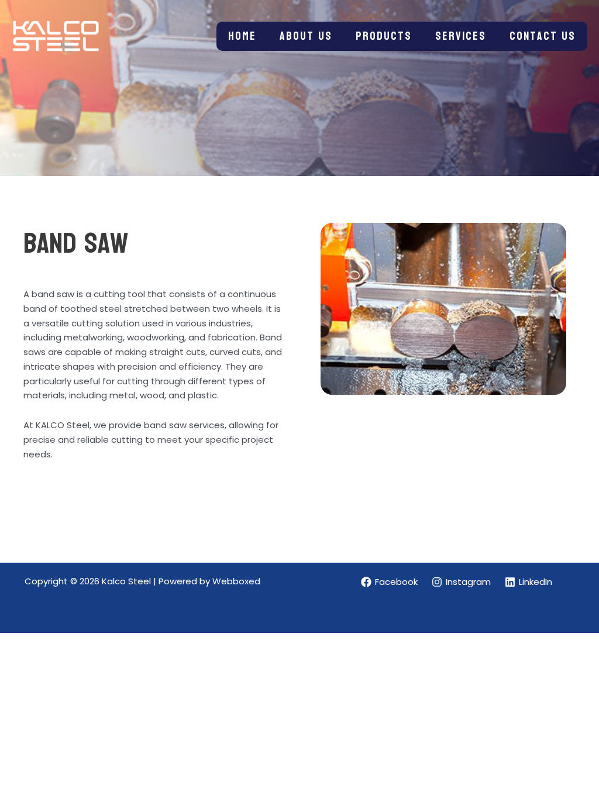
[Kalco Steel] (56, 35)
